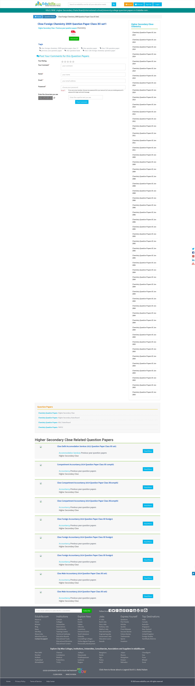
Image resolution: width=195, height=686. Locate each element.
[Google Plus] (117, 611)
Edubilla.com (42, 616)
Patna (101, 660)
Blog (36, 627)
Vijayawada (82, 655)
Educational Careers (63, 644)
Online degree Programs (86, 641)
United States (147, 631)
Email (40, 80)
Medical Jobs (103, 629)
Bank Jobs (102, 622)
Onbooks (81, 636)
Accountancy (64, 471)
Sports (123, 639)
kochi (101, 662)
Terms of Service (36, 681)
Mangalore (124, 657)
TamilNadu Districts (149, 639)
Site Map (38, 631)
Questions (124, 619)
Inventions (81, 629)
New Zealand (146, 629)
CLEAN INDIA (57, 674)
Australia (145, 624)
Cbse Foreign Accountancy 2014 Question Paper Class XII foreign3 (85, 555)
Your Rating (42, 61)
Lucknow (81, 660)
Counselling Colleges (85, 639)
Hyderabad (39, 660)
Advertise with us (41, 636)
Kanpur (123, 660)
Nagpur (80, 662)
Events (80, 622)
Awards (101, 641)
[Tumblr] (127, 611)
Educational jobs (105, 631)
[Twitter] (113, 611)
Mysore (123, 655)
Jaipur (123, 652)
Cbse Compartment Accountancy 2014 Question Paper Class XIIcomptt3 (87, 501)
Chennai (59, 652)
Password (42, 86)
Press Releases (126, 629)
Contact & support (41, 639)
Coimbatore (60, 655)
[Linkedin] (120, 611)
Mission (37, 624)
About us (38, 619)
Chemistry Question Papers (48, 413)
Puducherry (60, 660)
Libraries (81, 627)
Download (74, 39)
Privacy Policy (20, 681)
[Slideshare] (142, 611)
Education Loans (105, 639)
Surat (144, 662)
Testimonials (125, 636)
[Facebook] (110, 611)
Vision (37, 622)
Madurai (59, 657)
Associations (60, 627)
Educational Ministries (64, 641)
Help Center (50, 681)
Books (80, 619)
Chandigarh (146, 652)
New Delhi (38, 652)
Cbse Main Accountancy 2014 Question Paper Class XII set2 (82, 591)
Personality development (86, 644)
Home (8, 681)
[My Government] (81, 670)
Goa (143, 655)
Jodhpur (81, 652)
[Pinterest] (124, 611)
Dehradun (124, 662)
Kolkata (37, 657)
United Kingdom (148, 634)
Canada (145, 622)
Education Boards (62, 636)
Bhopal (144, 660)
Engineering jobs (105, 634)
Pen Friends (125, 622)
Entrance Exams (83, 631)
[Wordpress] (138, 611)
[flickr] (131, 611)
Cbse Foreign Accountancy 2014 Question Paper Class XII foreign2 (85, 537)
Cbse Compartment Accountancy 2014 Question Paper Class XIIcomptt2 (87, 482)
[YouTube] (134, 611)
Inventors (124, 641)
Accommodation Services (69, 453)
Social (129, 4)
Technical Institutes (63, 634)
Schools (59, 619)
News (37, 629)
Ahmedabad (39, 662)
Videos (80, 624)
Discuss (140, 4)
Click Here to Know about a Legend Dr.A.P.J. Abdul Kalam (123, 669)
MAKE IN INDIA (71, 674)
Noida (101, 655)
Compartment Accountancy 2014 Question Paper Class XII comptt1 (85, 464)
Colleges (59, 622)
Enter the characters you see (48, 94)
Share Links (39, 634)
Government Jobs (105, 636)
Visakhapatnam (83, 657)
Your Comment (43, 65)
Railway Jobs (104, 627)
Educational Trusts (63, 639)
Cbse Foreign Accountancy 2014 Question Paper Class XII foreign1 (85, 519)
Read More (148, 451)
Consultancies (61, 629)
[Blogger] (146, 611)
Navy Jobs (102, 624)
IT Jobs (101, 619)
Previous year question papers (94, 453)
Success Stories (126, 631)
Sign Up (148, 4)
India (144, 619)
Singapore (145, 627)
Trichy (58, 662)
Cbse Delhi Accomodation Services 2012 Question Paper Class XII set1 (86, 446)
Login (157, 4)
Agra (100, 657)
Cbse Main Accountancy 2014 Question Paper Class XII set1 (82, 573)
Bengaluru (103, 652)
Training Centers (62, 631)
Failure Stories (126, 634)
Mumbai (38, 655)
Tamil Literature (83, 634)
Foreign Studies (147, 636)
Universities (60, 624)
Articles (123, 624)
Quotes (123, 627)
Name (40, 74)
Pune (144, 657)
